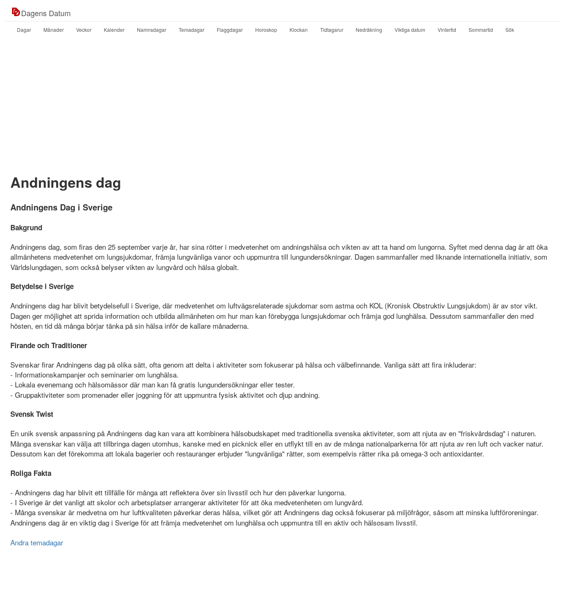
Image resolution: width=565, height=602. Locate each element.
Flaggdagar (230, 29)
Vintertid (447, 29)
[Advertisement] (282, 104)
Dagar (24, 29)
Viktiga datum (410, 29)
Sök (509, 29)
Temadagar (191, 29)
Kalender (114, 29)
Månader (53, 29)
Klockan (299, 29)
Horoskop (266, 29)
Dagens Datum (46, 12)
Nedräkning (369, 29)
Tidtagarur (331, 29)
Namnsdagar (151, 29)
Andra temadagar (36, 542)
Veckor (83, 29)
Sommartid (481, 29)
